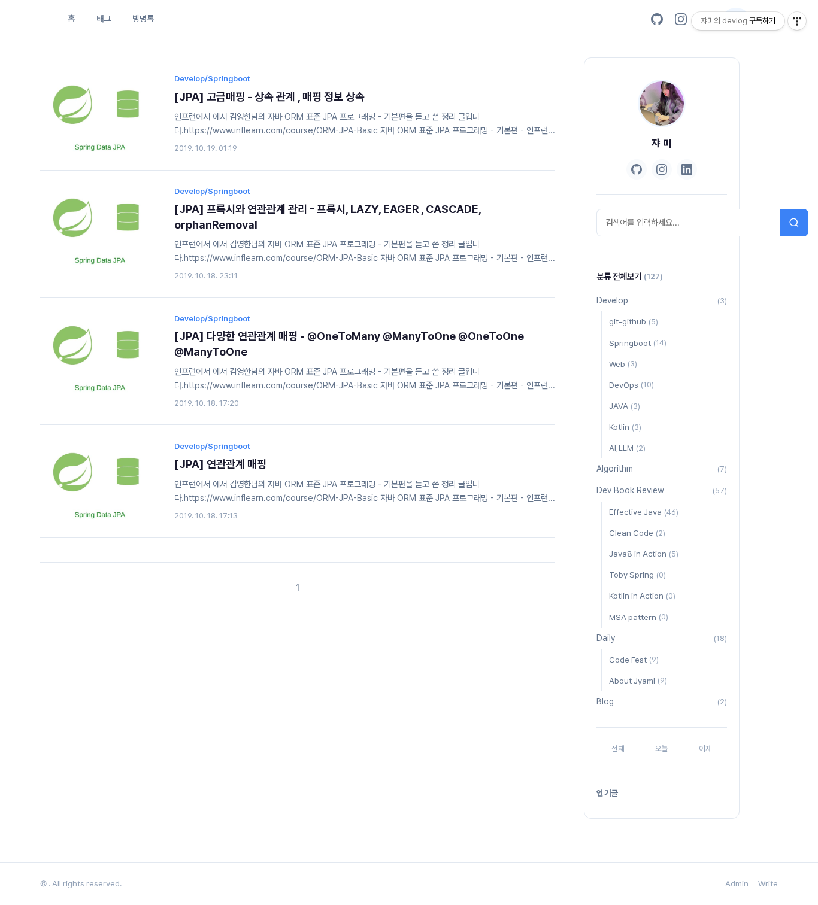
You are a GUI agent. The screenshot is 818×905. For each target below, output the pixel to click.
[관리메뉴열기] (797, 21)
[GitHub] (657, 19)
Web (623, 364)
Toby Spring (637, 574)
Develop (661, 300)
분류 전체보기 (629, 276)
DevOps (631, 385)
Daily (661, 638)
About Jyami (638, 680)
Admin (737, 883)
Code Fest (634, 659)
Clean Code (637, 532)
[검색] (794, 222)
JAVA (624, 406)
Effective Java (643, 512)
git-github (633, 321)
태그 (103, 18)
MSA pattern (638, 617)
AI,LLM (627, 447)
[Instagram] (681, 19)
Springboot (637, 343)
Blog (661, 701)
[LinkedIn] (687, 169)
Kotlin (625, 427)
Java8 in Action (643, 553)
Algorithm (661, 468)
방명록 (143, 18)
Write (768, 883)
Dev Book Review (661, 490)
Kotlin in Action (642, 595)
